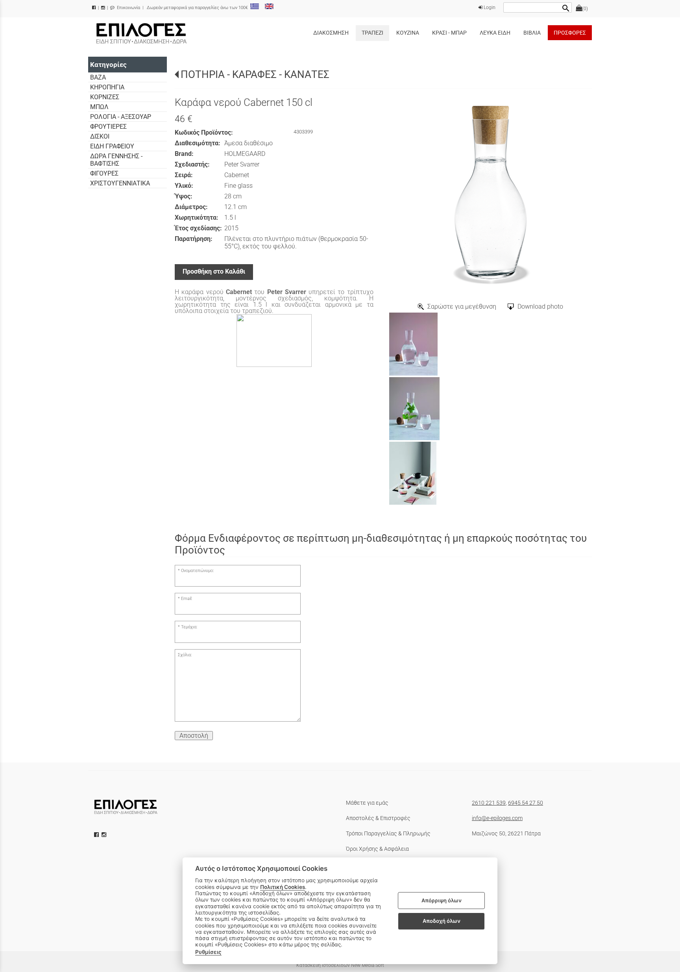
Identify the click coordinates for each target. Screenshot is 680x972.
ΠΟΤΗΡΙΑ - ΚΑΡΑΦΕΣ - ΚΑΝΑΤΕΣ (255, 74)
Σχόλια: (185, 654)
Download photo (540, 306)
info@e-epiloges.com (497, 818)
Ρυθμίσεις (208, 952)
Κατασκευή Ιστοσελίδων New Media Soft (340, 965)
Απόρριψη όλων (441, 900)
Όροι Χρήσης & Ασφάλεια (377, 849)
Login (488, 7)
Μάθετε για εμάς (367, 803)
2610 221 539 (489, 803)
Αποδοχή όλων (441, 921)
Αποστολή (193, 735)
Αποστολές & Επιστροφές (378, 818)
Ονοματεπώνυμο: (197, 570)
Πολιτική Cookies (282, 887)
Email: (186, 598)
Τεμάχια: (189, 626)
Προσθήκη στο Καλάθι (214, 271)
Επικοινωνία (128, 7)
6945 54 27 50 (525, 803)
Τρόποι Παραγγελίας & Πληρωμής (388, 833)
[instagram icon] (105, 834)
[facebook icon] (97, 834)
